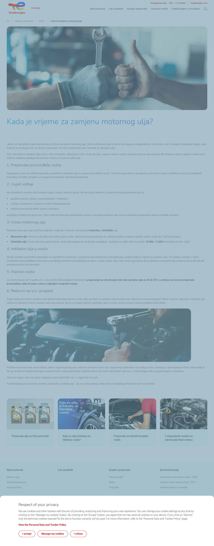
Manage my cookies (52, 533)
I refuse (78, 533)
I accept (26, 533)
